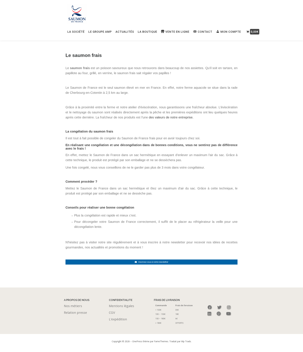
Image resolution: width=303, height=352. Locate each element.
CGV (112, 312)
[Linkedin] (210, 313)
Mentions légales (121, 306)
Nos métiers (73, 306)
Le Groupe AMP (100, 31)
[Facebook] (210, 307)
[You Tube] (228, 313)
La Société (76, 31)
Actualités (125, 31)
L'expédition (118, 319)
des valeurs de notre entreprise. (171, 117)
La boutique (147, 31)
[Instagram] (228, 307)
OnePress (137, 341)
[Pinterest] (219, 313)
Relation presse (75, 312)
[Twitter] (219, 307)
